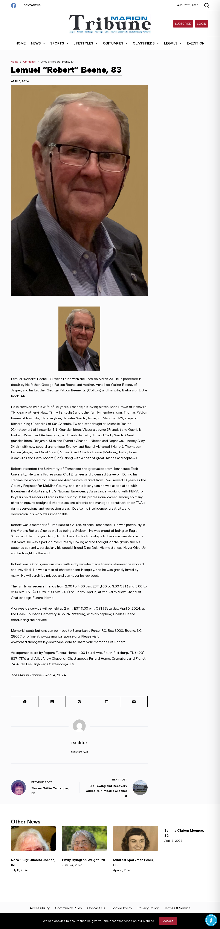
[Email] (134, 701)
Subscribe (183, 24)
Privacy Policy (148, 908)
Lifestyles (83, 43)
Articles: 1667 (79, 752)
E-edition (196, 43)
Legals (170, 43)
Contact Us (32, 5)
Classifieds (144, 43)
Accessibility (40, 908)
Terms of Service (177, 908)
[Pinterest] (79, 701)
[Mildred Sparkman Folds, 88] (135, 838)
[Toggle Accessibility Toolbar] (211, 920)
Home (20, 43)
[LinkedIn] (106, 701)
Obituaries (113, 43)
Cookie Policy (121, 908)
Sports (57, 43)
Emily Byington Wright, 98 (83, 860)
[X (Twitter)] (52, 701)
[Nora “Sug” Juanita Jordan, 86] (33, 838)
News (36, 43)
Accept (168, 921)
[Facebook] (13, 5)
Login (201, 24)
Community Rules (68, 908)
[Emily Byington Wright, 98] (84, 838)
